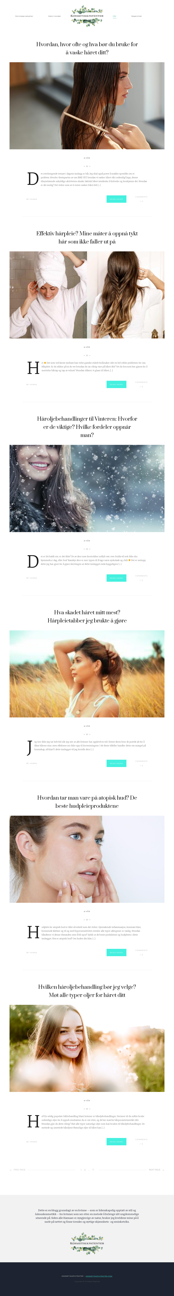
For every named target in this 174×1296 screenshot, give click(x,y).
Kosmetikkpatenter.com (99, 1276)
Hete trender (54, 16)
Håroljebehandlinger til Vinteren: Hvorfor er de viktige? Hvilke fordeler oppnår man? (87, 427)
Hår (114, 16)
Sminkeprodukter (24, 16)
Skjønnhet (136, 16)
